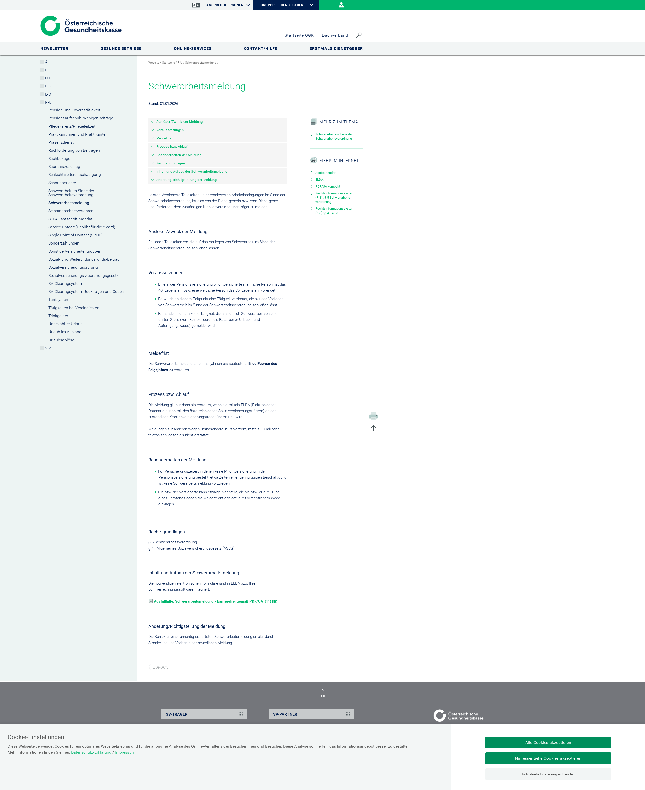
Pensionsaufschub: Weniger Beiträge (80, 118)
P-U (48, 102)
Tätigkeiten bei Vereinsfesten (73, 307)
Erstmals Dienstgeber (336, 48)
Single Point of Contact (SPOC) (75, 235)
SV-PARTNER (285, 714)
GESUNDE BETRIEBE (121, 48)
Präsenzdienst (61, 142)
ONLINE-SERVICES (193, 48)
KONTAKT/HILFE (260, 48)
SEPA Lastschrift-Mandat (70, 219)
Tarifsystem (58, 299)
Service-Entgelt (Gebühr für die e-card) (81, 227)
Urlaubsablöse (61, 340)
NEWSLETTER (54, 48)
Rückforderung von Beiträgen (74, 150)
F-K (48, 86)
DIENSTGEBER (291, 5)
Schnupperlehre (62, 182)
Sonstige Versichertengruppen (74, 251)
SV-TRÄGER (176, 714)
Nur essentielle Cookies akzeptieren (548, 758)
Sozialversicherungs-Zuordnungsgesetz (83, 275)
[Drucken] (373, 416)
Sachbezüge (59, 158)
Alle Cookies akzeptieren (548, 742)
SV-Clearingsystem (65, 283)
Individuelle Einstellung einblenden (548, 774)
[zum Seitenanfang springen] (373, 428)
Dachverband (335, 35)
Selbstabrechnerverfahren (70, 210)
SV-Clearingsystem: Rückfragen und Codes (86, 291)
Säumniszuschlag (64, 166)
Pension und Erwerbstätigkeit (74, 110)
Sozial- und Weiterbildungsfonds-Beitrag (84, 259)
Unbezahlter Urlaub (65, 323)
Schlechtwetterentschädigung (74, 174)
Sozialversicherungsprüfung (73, 267)
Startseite (168, 62)
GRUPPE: (268, 5)
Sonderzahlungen (63, 243)
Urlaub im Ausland (64, 331)
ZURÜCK (160, 667)
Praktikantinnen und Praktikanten (78, 134)
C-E (48, 78)
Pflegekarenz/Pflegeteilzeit (71, 126)
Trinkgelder (58, 315)
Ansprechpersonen (225, 5)
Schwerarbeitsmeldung (68, 202)
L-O (48, 94)
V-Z (48, 348)
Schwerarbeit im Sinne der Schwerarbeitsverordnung (71, 192)
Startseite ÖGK (299, 35)
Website (153, 62)
